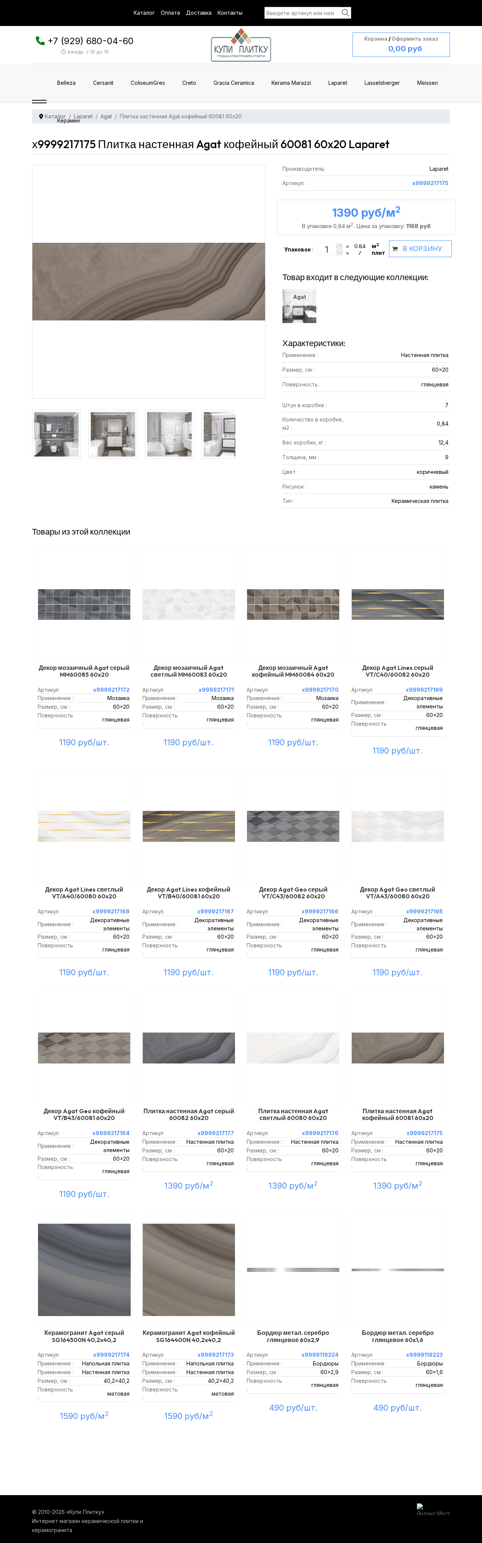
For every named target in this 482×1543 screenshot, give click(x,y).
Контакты (230, 12)
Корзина (375, 38)
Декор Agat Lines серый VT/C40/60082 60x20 (397, 671)
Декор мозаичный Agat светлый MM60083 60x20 (189, 671)
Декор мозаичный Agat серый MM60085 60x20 (84, 671)
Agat (299, 297)
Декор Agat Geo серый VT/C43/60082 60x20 (293, 893)
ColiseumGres (148, 83)
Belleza (66, 83)
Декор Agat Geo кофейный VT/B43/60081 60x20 (84, 1114)
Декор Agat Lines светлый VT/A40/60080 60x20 (84, 893)
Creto (189, 83)
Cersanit (103, 83)
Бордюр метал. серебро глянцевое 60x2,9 (293, 1336)
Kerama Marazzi (291, 83)
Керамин (68, 120)
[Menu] (39, 102)
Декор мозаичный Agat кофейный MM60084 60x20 (293, 671)
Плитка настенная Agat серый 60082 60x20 (188, 1114)
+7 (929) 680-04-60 (90, 40)
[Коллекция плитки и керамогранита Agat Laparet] (58, 427)
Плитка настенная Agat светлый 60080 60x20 (293, 1114)
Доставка (199, 12)
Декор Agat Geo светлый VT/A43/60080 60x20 (397, 893)
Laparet (337, 83)
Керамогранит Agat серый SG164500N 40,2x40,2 (84, 1336)
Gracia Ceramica (234, 83)
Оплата (170, 12)
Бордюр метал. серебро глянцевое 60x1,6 (398, 1336)
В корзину (422, 249)
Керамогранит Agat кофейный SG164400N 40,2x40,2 (189, 1336)
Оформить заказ (415, 38)
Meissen (427, 83)
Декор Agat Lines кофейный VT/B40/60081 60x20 (188, 893)
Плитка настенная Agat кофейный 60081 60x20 (397, 1114)
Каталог (144, 12)
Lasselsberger (382, 83)
